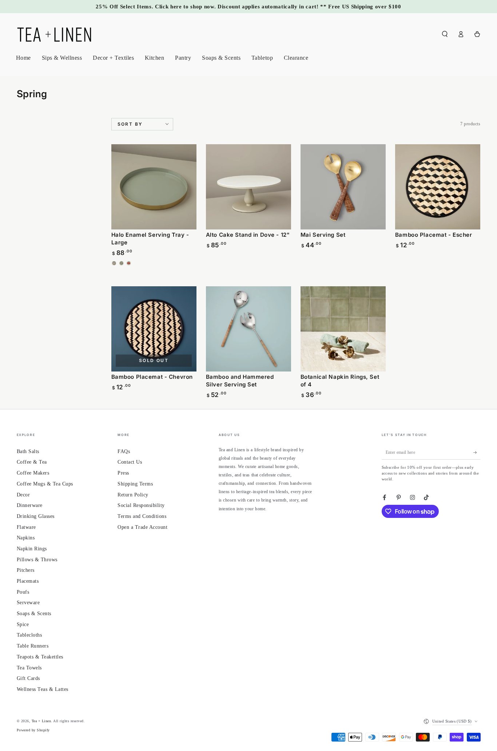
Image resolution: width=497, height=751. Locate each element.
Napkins (26, 537)
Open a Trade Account (142, 527)
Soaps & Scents (34, 613)
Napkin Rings (32, 548)
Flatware (26, 527)
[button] (445, 34)
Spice (23, 624)
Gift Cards (28, 678)
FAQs (124, 451)
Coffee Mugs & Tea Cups (45, 484)
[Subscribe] (477, 452)
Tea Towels (29, 668)
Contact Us (130, 462)
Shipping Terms (135, 484)
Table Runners (33, 646)
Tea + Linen (41, 721)
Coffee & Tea (32, 462)
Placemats (28, 581)
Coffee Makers (33, 473)
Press (123, 473)
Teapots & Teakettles (40, 657)
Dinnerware (30, 505)
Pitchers (26, 570)
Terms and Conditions (142, 516)
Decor (23, 495)
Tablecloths (29, 635)
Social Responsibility (141, 505)
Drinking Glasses (36, 516)
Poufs (23, 592)
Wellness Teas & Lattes (42, 689)
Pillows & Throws (37, 559)
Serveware (28, 602)
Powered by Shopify (33, 730)
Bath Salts (28, 451)
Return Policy (133, 495)
